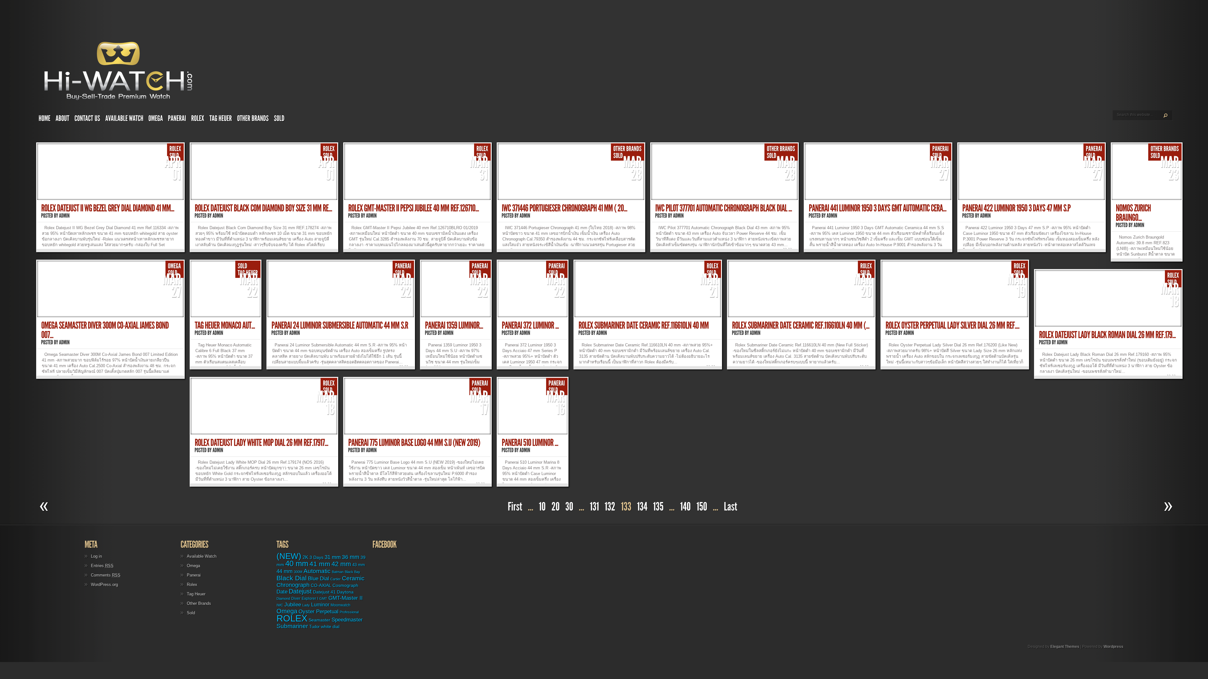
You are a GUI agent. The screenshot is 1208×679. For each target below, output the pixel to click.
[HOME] (44, 120)
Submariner (292, 626)
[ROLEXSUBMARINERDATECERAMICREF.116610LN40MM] (644, 325)
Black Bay (352, 572)
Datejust (300, 591)
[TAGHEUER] (221, 120)
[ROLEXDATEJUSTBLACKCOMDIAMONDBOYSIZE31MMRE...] (263, 208)
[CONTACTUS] (87, 120)
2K (305, 557)
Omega (193, 565)
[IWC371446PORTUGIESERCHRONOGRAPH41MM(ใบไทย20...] (564, 208)
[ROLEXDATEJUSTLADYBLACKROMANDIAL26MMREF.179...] (1107, 335)
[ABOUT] (62, 120)
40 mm (296, 563)
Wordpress (1113, 646)
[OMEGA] (155, 120)
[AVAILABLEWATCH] (124, 120)
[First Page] (514, 507)
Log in (96, 556)
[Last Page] (731, 507)
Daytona (345, 591)
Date (282, 592)
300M (298, 572)
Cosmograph (345, 585)
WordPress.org (104, 584)
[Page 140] (685, 507)
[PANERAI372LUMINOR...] (530, 325)
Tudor (314, 626)
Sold (191, 612)
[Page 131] (594, 507)
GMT (323, 598)
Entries (102, 565)
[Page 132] (610, 507)
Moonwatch (340, 605)
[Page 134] (642, 507)
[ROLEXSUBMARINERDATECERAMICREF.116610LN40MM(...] (801, 325)
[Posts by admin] (64, 216)
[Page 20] (555, 507)
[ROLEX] (198, 120)
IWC (280, 605)
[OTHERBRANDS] (253, 120)
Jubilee (292, 604)
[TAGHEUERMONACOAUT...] (225, 325)
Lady (306, 605)
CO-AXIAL (321, 585)
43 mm (358, 565)
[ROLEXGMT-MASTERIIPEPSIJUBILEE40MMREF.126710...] (413, 208)
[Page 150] (701, 507)
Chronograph (293, 585)
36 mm (350, 557)
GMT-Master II (345, 598)
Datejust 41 (324, 591)
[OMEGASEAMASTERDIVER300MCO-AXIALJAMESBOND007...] (105, 330)
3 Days (316, 557)
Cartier (335, 579)
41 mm (320, 564)
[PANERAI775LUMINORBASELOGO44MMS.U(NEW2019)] (414, 443)
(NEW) (289, 556)
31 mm (333, 557)
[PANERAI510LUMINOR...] (530, 443)
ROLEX (292, 618)
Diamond (283, 598)
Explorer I (310, 598)
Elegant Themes (1064, 646)
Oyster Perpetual (318, 611)
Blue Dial (318, 579)
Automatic (317, 571)
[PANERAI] (177, 120)
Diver (295, 598)
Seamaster (319, 619)
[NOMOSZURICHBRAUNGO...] (1134, 213)
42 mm (341, 563)
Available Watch (201, 556)
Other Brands (199, 603)
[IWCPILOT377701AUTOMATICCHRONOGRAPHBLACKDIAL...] (723, 208)
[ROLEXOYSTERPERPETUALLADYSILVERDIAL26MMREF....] (953, 325)
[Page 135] (658, 507)
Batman (338, 572)
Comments (105, 575)
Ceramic (353, 578)
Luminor (320, 604)
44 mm (285, 571)
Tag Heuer (196, 594)
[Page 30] (569, 507)
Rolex (192, 584)
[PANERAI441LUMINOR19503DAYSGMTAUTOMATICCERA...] (878, 208)
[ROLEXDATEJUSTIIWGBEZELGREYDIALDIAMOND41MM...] (107, 208)
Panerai (194, 575)
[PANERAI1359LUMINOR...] (454, 325)
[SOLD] (279, 120)
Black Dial (292, 578)
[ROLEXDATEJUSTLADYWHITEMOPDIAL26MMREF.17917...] (261, 443)
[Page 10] (542, 507)
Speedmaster (347, 620)
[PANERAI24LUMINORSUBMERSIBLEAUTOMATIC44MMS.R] (339, 325)
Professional (349, 612)
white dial (330, 626)
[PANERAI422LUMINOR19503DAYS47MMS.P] (1016, 208)
